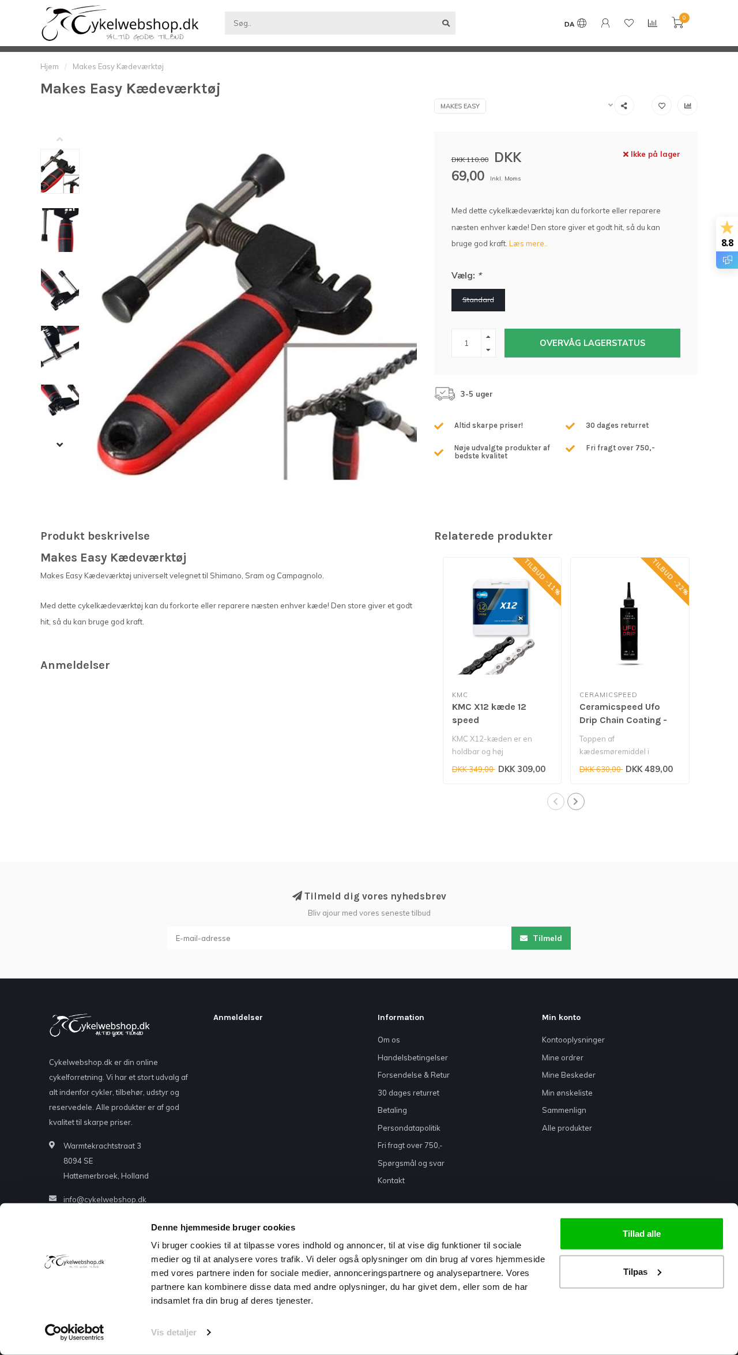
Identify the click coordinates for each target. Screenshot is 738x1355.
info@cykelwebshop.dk (104, 1199)
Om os (389, 1039)
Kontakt (391, 1180)
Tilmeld (546, 938)
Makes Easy (460, 106)
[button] (68, 140)
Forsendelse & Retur (414, 1074)
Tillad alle (642, 1234)
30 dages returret (408, 1092)
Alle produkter (567, 1127)
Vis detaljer (174, 1332)
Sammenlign (564, 1110)
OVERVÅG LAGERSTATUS (592, 343)
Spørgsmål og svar (411, 1163)
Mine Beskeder (569, 1074)
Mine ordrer (562, 1057)
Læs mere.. (528, 243)
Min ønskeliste (567, 1092)
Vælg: (466, 275)
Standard (478, 299)
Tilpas (635, 1271)
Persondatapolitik (409, 1127)
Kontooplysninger (573, 1039)
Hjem (49, 66)
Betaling (392, 1110)
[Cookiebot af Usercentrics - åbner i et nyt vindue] (74, 1332)
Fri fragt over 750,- (410, 1145)
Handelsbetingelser (413, 1057)
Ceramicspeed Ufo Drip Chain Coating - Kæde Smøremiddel (623, 720)
